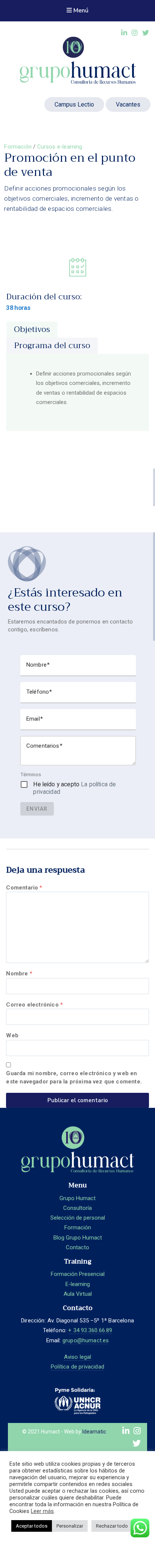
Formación (18, 146)
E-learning (77, 1284)
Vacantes (128, 104)
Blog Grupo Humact (77, 1237)
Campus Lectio (74, 104)
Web (12, 1035)
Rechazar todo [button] (112, 1526)
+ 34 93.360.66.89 (90, 1330)
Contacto (77, 1247)
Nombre (19, 973)
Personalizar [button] (69, 1526)
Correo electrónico (34, 1004)
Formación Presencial (78, 1274)
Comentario (24, 887)
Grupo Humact (77, 1198)
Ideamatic (94, 1432)
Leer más (42, 1511)
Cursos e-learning (59, 146)
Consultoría (77, 1208)
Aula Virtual (78, 1294)
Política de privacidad (77, 1366)
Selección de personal (77, 1217)
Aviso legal (77, 1357)
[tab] (32, 329)
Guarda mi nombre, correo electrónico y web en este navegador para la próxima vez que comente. (73, 1077)
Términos (30, 774)
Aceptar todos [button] (31, 1526)
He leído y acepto (74, 788)
